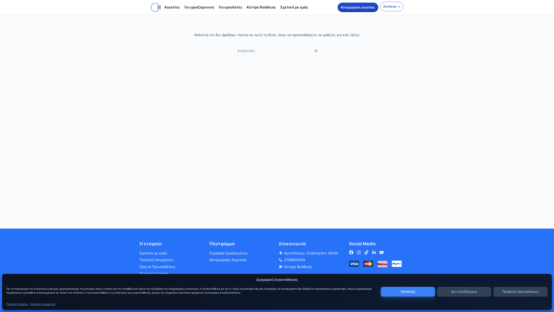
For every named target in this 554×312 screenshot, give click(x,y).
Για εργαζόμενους (199, 7)
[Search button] (316, 51)
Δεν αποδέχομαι (464, 291)
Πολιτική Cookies (17, 304)
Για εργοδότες (230, 7)
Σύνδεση (389, 6)
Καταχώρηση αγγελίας (358, 7)
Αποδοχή (408, 291)
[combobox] (273, 50)
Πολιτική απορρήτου (42, 304)
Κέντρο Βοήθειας (261, 7)
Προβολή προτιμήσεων (520, 291)
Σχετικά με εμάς (294, 7)
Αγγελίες (172, 7)
